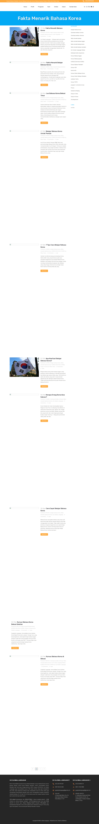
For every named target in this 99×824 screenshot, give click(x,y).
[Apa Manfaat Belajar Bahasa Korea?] (24, 367)
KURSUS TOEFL (75, 79)
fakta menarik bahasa (55, 32)
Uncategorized (74, 99)
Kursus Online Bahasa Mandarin (78, 76)
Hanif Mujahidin (56, 34)
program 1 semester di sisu (77, 85)
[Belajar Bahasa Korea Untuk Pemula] (24, 184)
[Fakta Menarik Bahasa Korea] (24, 36)
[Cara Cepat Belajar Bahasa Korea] (24, 561)
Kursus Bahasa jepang (76, 59)
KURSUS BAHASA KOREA (58, 99)
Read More (44, 54)
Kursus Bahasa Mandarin (77, 64)
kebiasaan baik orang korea (77, 53)
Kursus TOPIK (74, 82)
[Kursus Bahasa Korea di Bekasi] (24, 709)
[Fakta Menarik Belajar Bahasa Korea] (24, 72)
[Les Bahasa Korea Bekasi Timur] (24, 102)
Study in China (74, 93)
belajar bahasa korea (55, 97)
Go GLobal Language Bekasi (59, 662)
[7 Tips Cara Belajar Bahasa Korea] (24, 298)
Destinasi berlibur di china (77, 32)
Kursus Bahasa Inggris (76, 56)
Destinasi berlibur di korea (56, 399)
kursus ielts (73, 70)
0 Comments (50, 69)
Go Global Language (58, 401)
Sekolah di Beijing (75, 91)
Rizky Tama (43, 69)
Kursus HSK (74, 67)
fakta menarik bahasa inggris (78, 41)
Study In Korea (44, 366)
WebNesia (64, 820)
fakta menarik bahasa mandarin (78, 47)
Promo (72, 88)
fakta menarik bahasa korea (57, 67)
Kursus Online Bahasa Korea (78, 73)
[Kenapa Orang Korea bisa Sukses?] (24, 448)
